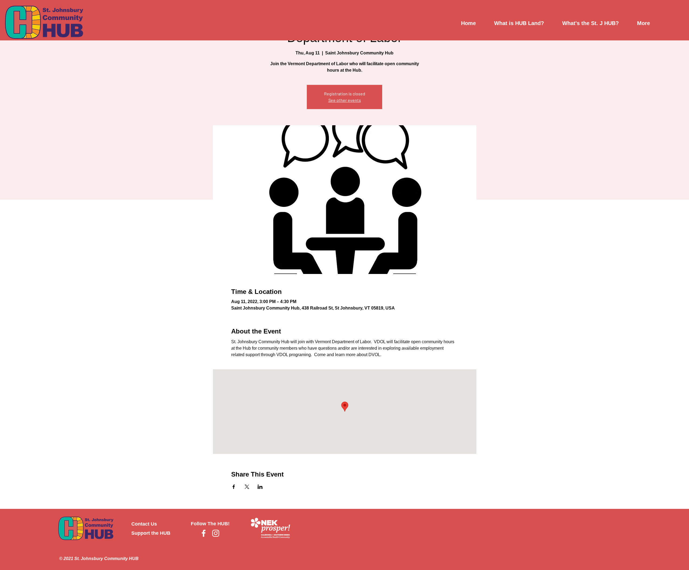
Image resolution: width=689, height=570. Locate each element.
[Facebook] (203, 533)
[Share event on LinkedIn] (260, 487)
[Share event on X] (246, 487)
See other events (344, 100)
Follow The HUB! (210, 523)
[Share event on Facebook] (233, 487)
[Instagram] (215, 533)
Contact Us (144, 524)
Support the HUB (150, 533)
